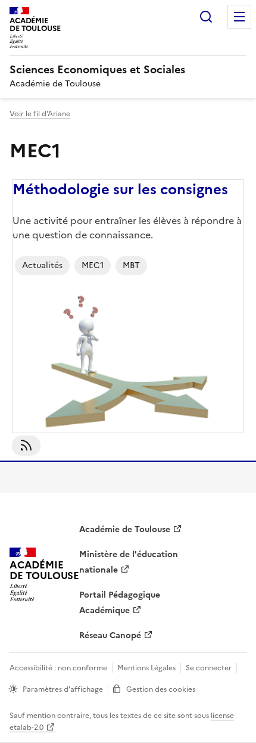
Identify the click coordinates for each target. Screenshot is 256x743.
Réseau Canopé (110, 635)
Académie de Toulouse (124, 529)
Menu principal (239, 17)
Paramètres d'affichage (63, 689)
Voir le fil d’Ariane (40, 113)
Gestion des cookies (160, 689)
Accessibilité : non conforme (58, 668)
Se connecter (209, 668)
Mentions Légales (146, 668)
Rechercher (206, 17)
